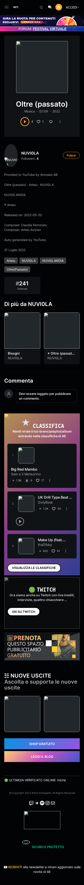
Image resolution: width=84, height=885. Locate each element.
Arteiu (11, 261)
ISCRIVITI (15, 867)
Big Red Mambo (24, 469)
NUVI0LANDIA (53, 261)
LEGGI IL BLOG (42, 756)
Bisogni (14, 353)
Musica (29, 111)
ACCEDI (71, 7)
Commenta (18, 381)
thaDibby (45, 545)
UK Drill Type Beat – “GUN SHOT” (54, 499)
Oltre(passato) (17, 269)
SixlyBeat (45, 502)
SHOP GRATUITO (42, 744)
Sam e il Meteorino (26, 474)
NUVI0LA (30, 153)
